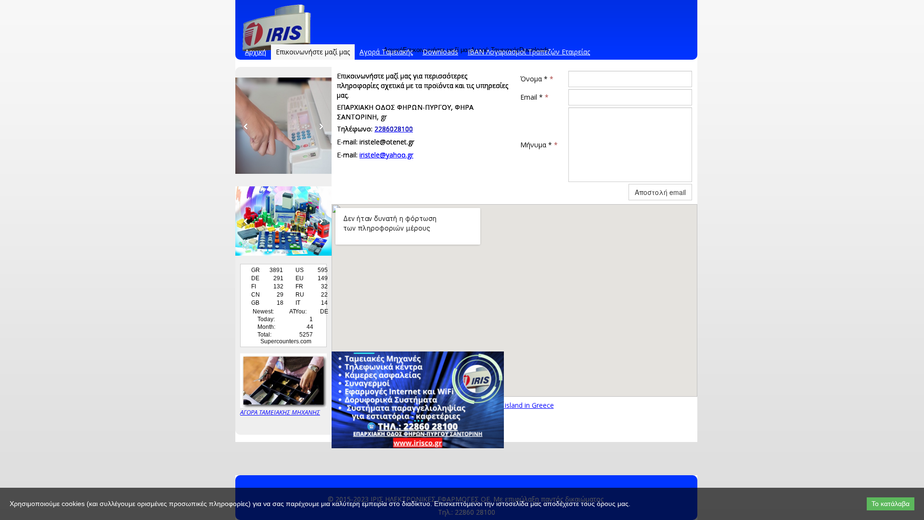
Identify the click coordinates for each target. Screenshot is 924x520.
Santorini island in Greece (514, 405)
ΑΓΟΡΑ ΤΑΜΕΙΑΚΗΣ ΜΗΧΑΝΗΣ (280, 412)
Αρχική (255, 51)
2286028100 (393, 128)
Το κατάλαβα (891, 503)
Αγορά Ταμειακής (386, 51)
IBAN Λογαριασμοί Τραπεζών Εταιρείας (529, 51)
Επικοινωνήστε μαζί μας (313, 51)
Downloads (440, 51)
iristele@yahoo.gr (386, 154)
